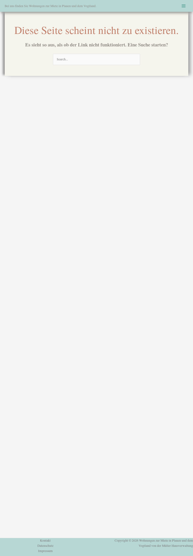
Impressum (45, 551)
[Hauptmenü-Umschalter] (184, 6)
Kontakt (45, 540)
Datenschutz (45, 546)
